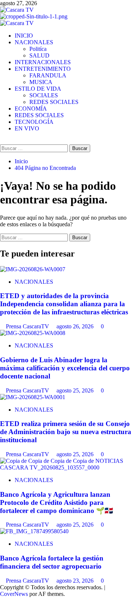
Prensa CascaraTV (28, 326)
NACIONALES (34, 42)
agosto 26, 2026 (75, 326)
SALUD (39, 55)
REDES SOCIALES (53, 102)
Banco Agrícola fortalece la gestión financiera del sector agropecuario (51, 562)
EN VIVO (27, 128)
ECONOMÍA (31, 108)
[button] (2, 141)
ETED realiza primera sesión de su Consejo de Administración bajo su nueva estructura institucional (65, 432)
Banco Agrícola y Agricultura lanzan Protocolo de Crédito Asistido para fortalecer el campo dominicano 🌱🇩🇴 (56, 502)
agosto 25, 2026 (75, 390)
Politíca (38, 49)
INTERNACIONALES (43, 62)
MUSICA (40, 82)
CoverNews (14, 594)
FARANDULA (47, 75)
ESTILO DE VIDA (38, 88)
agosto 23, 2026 (75, 580)
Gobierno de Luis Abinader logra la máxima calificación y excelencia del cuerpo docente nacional (65, 368)
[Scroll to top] (2, 600)
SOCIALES (43, 95)
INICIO (24, 35)
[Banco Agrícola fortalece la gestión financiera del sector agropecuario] (34, 531)
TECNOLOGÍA (34, 122)
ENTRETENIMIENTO (43, 69)
